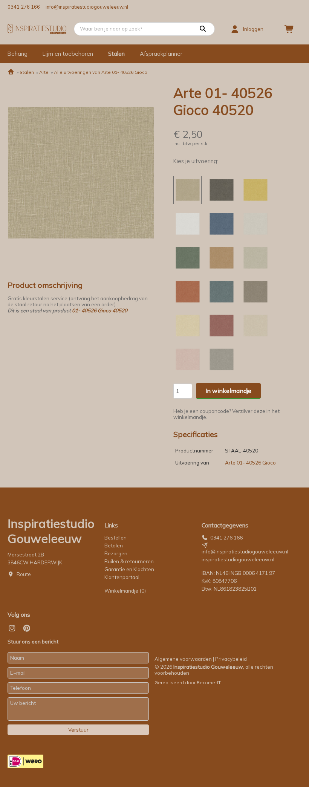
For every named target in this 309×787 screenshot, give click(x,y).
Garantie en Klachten (129, 569)
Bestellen (115, 538)
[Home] (11, 72)
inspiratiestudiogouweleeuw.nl (238, 559)
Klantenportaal (121, 577)
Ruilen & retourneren (129, 561)
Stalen (116, 53)
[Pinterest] (26, 628)
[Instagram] (12, 628)
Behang (18, 53)
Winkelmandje (125, 591)
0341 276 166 (24, 7)
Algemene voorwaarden (183, 659)
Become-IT (209, 682)
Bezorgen (115, 553)
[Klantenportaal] (235, 29)
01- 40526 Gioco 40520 (99, 310)
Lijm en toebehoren (68, 53)
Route (24, 574)
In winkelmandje (228, 390)
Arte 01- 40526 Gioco (250, 463)
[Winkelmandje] (289, 29)
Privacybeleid (231, 659)
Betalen (113, 545)
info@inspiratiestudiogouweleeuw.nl (87, 7)
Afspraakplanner (161, 53)
